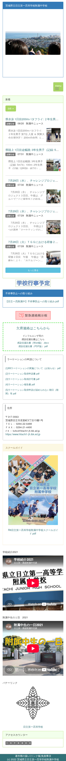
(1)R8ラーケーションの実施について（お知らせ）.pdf (33, 368)
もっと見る (33, 270)
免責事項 (46, 756)
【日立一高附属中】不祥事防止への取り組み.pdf (32, 301)
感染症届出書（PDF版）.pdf (33, 346)
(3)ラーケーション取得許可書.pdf (22, 379)
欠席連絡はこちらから (33, 328)
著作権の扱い (22, 756)
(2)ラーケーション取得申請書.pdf (22, 373)
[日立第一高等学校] (33, 702)
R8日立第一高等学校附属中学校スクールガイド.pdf (33, 531)
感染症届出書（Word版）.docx (33, 342)
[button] (9, 43)
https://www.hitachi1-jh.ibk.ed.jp (22, 434)
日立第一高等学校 (33, 726)
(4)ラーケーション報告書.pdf (20, 384)
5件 (10, 108)
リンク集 (35, 756)
